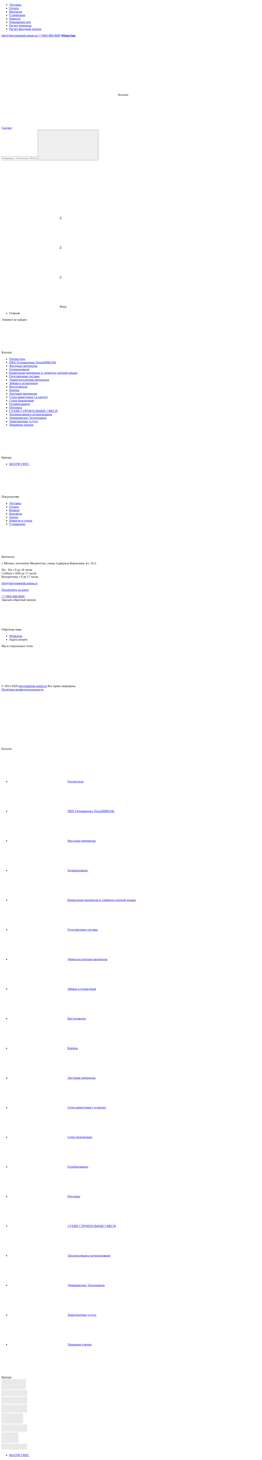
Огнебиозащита (19, 404)
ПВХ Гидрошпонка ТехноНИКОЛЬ (32, 362)
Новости (15, 18)
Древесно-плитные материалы (29, 379)
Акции (13, 517)
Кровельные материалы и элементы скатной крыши (43, 372)
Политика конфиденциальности (23, 689)
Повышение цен (20, 22)
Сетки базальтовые (21, 400)
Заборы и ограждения (23, 383)
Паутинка (15, 407)
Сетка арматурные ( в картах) (28, 397)
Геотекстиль (17, 359)
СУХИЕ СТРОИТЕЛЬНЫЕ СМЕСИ (33, 411)
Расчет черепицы (20, 25)
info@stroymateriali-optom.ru (19, 35)
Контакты (15, 11)
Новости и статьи (20, 520)
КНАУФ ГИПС (19, 464)
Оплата (14, 8)
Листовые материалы (23, 393)
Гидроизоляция (19, 369)
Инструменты (18, 386)
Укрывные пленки (21, 424)
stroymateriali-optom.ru (33, 686)
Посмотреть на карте (15, 589)
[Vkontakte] (30, 675)
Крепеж (14, 390)
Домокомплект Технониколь (27, 417)
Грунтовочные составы (24, 376)
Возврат (14, 510)
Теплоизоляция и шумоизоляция (30, 414)
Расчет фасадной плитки (25, 29)
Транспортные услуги (23, 421)
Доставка (15, 4)
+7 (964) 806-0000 (48, 35)
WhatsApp (15, 636)
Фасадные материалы (23, 366)
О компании (17, 15)
